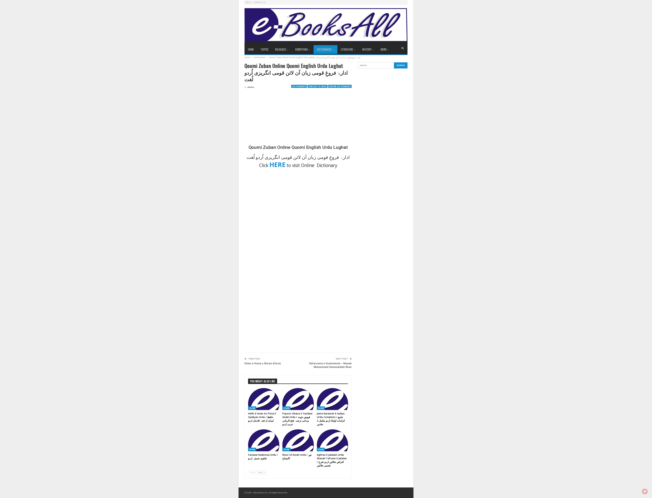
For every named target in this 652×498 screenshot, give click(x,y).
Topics (247, 2)
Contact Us (259, 2)
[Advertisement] (298, 116)
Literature (347, 49)
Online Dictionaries (340, 86)
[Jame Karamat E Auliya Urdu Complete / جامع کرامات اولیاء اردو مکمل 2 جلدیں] (332, 399)
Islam (252, 408)
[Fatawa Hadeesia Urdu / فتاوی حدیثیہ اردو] (263, 440)
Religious (280, 49)
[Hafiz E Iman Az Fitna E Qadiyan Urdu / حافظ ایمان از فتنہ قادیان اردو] (263, 399)
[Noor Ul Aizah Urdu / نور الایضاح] (298, 440)
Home (251, 49)
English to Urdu (318, 86)
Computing (301, 49)
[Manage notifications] (645, 491)
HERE (277, 164)
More (384, 49)
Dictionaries (324, 49)
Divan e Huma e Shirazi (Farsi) (262, 363)
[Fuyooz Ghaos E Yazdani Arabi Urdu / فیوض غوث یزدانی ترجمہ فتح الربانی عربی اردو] (298, 399)
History (367, 49)
